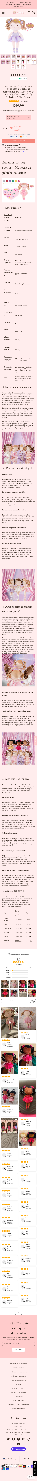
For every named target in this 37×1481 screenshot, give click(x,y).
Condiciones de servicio (18, 1380)
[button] (3, 13)
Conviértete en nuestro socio (19, 1404)
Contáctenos (18, 1396)
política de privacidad (18, 1376)
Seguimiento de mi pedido (18, 1364)
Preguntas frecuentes (18, 1400)
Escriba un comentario (16, 1001)
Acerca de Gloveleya (18, 1392)
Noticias (18, 1384)
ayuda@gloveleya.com (18, 1423)
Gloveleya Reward (18, 1388)
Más (19, 1313)
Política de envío (18, 1368)
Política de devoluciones (18, 1372)
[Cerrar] (34, 2)
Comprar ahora (18, 140)
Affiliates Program (18, 1408)
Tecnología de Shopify (19, 1464)
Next (35, 35)
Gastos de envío (8, 110)
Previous (2, 35)
